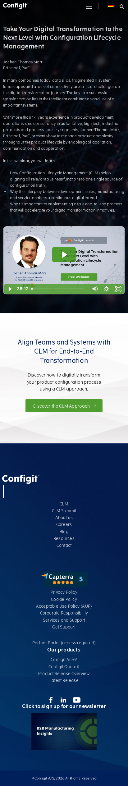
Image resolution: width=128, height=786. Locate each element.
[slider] (59, 289)
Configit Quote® (64, 666)
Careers (64, 524)
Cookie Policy (64, 599)
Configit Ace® (64, 659)
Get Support (63, 627)
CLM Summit (64, 511)
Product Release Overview (64, 673)
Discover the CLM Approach (62, 406)
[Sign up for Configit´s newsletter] (64, 748)
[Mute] (95, 289)
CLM (64, 504)
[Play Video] (10, 289)
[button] (89, 6)
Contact (64, 545)
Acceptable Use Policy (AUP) (64, 606)
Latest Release (64, 680)
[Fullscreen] (118, 289)
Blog (64, 531)
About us (64, 517)
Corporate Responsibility (64, 613)
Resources (64, 538)
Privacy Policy (64, 592)
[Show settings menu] (106, 289)
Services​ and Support (64, 620)
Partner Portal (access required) (64, 643)
